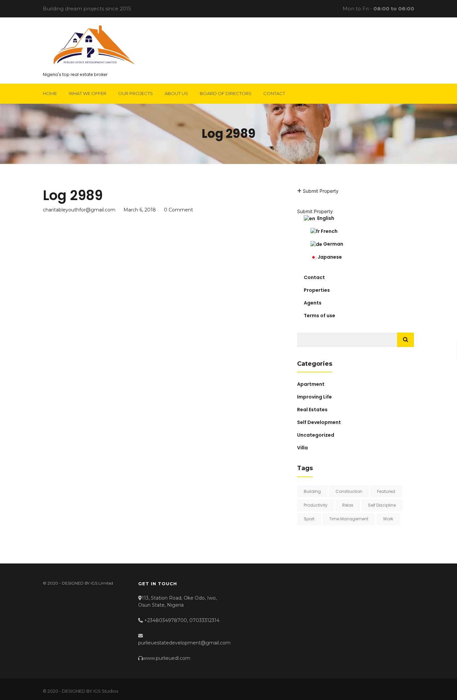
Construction (349, 491)
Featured (386, 491)
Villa (302, 447)
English (324, 218)
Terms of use (319, 315)
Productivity (316, 505)
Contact (314, 277)
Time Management (348, 519)
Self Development (319, 422)
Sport (309, 519)
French (329, 231)
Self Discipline (382, 505)
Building (312, 491)
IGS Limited (102, 583)
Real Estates (312, 409)
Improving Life (314, 396)
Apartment (311, 384)
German (332, 244)
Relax (347, 505)
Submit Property (320, 191)
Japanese (329, 257)
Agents (313, 302)
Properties (317, 290)
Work (388, 519)
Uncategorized (315, 435)
